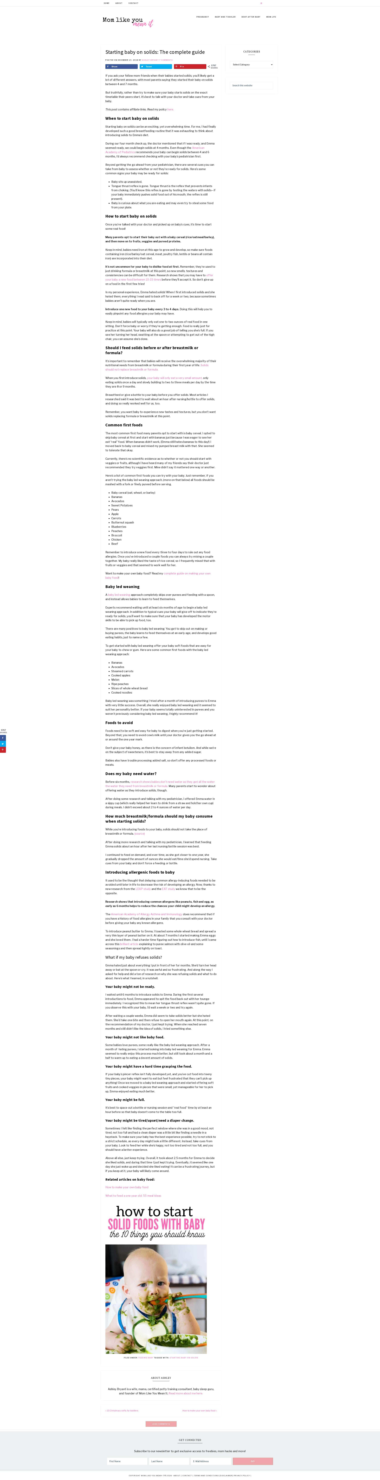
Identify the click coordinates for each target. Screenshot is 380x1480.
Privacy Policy (242, 1475)
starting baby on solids (184, 1358)
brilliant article (129, 944)
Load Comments (161, 1424)
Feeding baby (145, 1358)
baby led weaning (118, 594)
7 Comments (166, 60)
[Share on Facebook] (3, 738)
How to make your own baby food (127, 1187)
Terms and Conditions (206, 1475)
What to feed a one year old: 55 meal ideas (133, 1195)
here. (170, 109)
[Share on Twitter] (3, 744)
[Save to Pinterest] (3, 750)
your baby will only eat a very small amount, (174, 378)
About (177, 1475)
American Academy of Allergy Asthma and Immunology (146, 914)
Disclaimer (226, 1475)
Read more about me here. (186, 1393)
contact (187, 1475)
